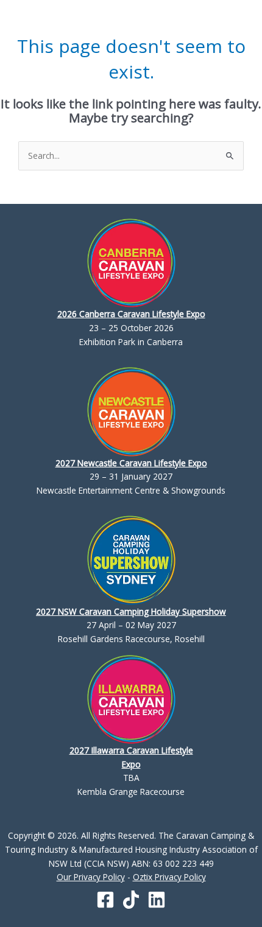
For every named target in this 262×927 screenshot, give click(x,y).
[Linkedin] (156, 899)
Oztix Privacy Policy (169, 877)
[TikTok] (131, 899)
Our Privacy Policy (91, 877)
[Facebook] (105, 899)
